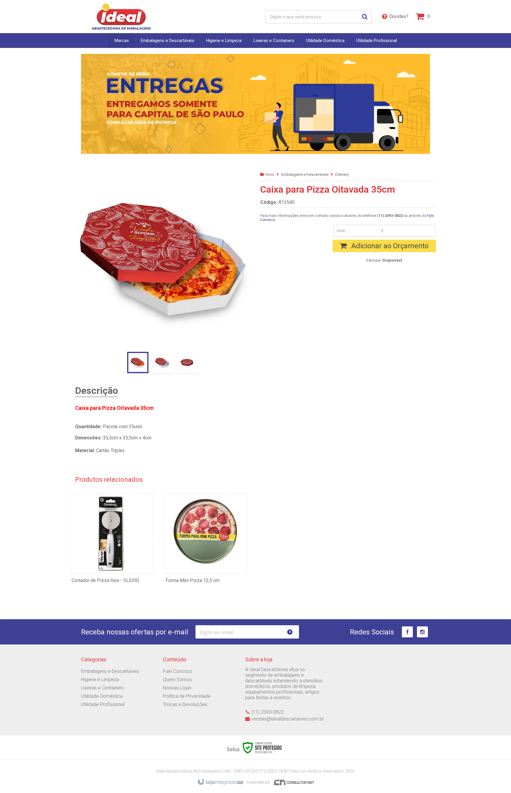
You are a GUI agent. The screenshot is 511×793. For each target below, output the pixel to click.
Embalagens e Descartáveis (305, 174)
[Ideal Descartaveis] (121, 16)
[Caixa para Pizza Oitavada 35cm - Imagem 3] (187, 362)
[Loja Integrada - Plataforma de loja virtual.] (220, 782)
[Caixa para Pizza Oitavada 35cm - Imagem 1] (137, 362)
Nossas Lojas (177, 688)
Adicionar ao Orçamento (389, 246)
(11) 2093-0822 (267, 712)
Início (269, 174)
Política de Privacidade (187, 696)
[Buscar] (365, 16)
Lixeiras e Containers (102, 688)
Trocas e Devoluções (185, 704)
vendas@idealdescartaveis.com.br (287, 719)
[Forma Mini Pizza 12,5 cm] (205, 550)
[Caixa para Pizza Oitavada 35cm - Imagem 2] (162, 362)
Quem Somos (177, 679)
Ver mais (111, 560)
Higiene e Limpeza (100, 679)
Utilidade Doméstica (102, 696)
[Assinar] (292, 632)
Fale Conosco (177, 671)
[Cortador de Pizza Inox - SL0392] (111, 550)
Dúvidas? (398, 16)
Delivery (342, 174)
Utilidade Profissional (102, 704)
